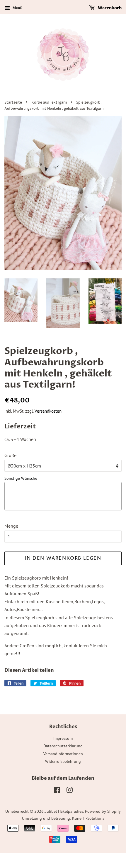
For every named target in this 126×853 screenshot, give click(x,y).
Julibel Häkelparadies (64, 811)
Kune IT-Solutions (88, 818)
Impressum (63, 738)
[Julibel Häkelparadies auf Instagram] (69, 791)
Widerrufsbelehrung (63, 761)
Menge (11, 526)
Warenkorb (109, 8)
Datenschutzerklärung (63, 746)
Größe (10, 455)
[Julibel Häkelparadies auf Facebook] (57, 791)
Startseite (13, 102)
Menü (17, 8)
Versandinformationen (63, 753)
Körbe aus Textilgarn (49, 102)
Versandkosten (48, 411)
